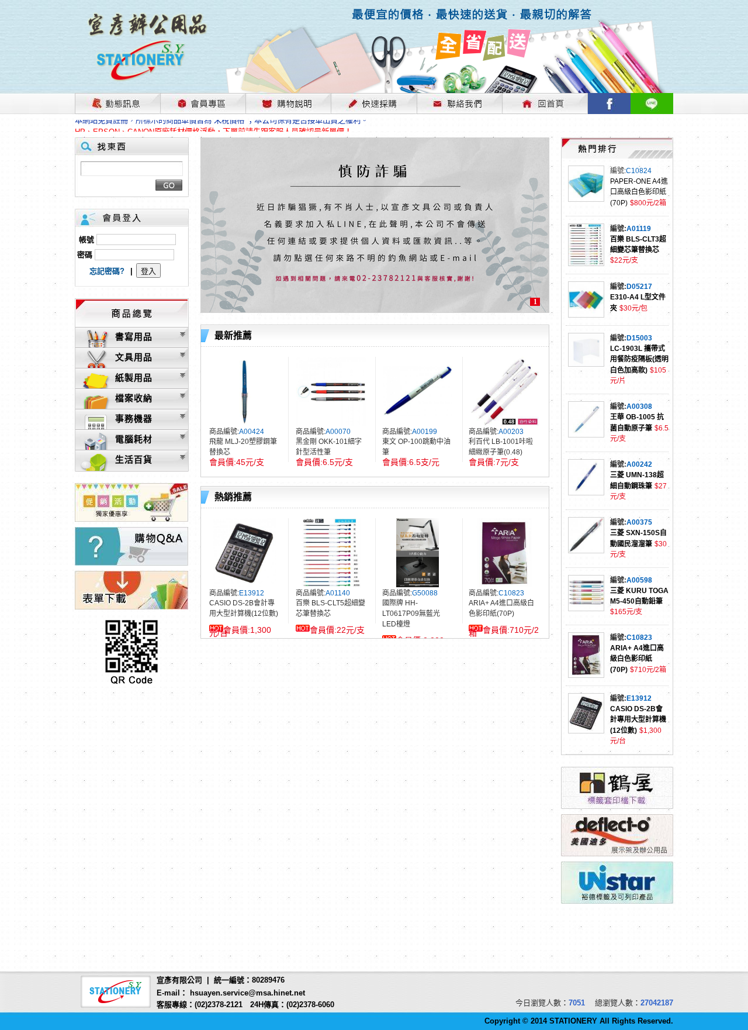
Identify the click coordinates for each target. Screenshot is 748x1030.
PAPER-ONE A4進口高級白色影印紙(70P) (639, 192)
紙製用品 (134, 378)
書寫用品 (134, 337)
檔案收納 (134, 398)
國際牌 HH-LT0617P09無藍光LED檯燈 (411, 613)
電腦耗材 (134, 439)
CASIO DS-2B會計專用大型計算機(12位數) (638, 720)
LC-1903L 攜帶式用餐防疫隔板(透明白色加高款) (639, 359)
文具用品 (134, 357)
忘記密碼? (106, 271)
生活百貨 (134, 459)
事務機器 (134, 418)
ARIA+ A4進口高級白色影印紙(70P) (637, 659)
